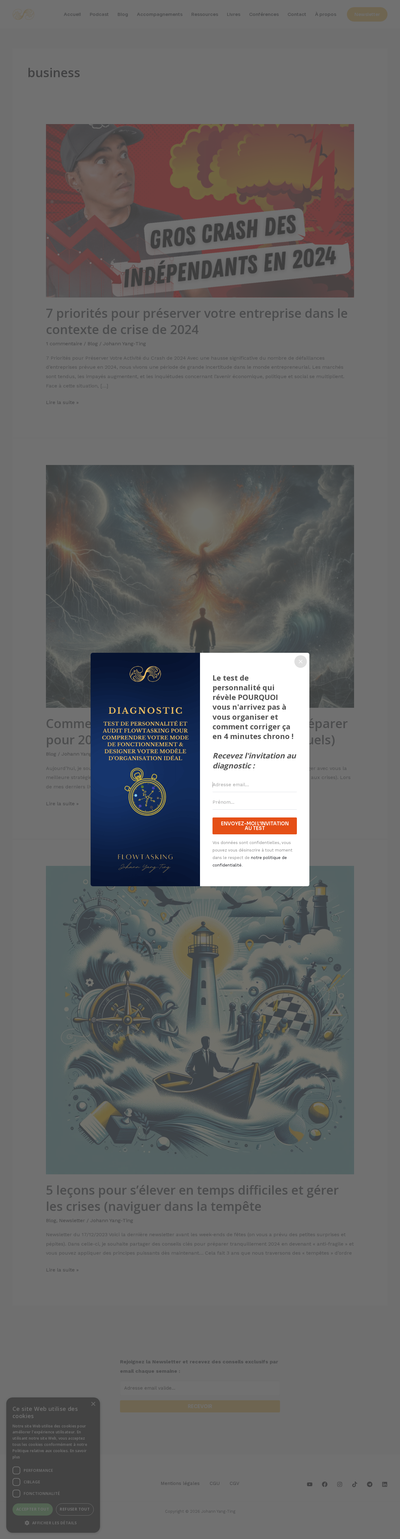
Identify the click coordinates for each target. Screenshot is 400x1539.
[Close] (300, 661)
